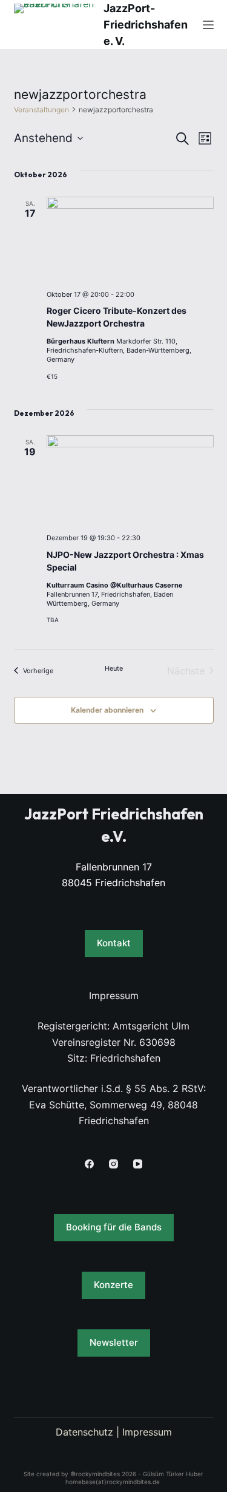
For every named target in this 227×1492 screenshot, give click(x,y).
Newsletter (114, 1342)
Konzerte (113, 1284)
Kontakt (114, 943)
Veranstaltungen (41, 109)
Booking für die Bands (114, 1227)
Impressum (147, 1432)
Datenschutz (84, 1432)
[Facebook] (89, 1163)
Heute (114, 668)
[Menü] (208, 24)
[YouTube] (137, 1163)
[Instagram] (113, 1163)
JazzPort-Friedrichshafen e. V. (146, 24)
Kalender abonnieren (107, 709)
